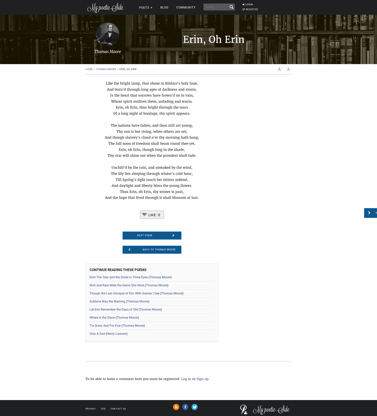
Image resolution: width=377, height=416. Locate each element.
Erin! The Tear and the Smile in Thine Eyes (119, 277)
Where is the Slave (102, 317)
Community (186, 7)
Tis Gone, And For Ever (105, 325)
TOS (103, 409)
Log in (186, 379)
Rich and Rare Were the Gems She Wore (117, 285)
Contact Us (118, 409)
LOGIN (249, 4)
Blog (164, 7)
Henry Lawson (116, 334)
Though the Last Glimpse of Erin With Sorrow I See (124, 293)
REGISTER (252, 9)
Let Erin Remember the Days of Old (114, 309)
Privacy (90, 409)
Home (89, 69)
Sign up (203, 379)
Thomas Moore (106, 69)
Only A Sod (97, 334)
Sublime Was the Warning (107, 301)
